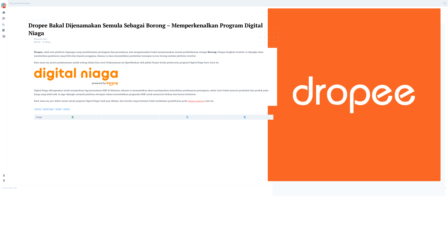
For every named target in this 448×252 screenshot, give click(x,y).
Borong (38, 109)
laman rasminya (196, 100)
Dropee (38, 52)
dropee (58, 109)
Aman (38, 42)
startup (47, 42)
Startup (66, 109)
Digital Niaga (48, 109)
